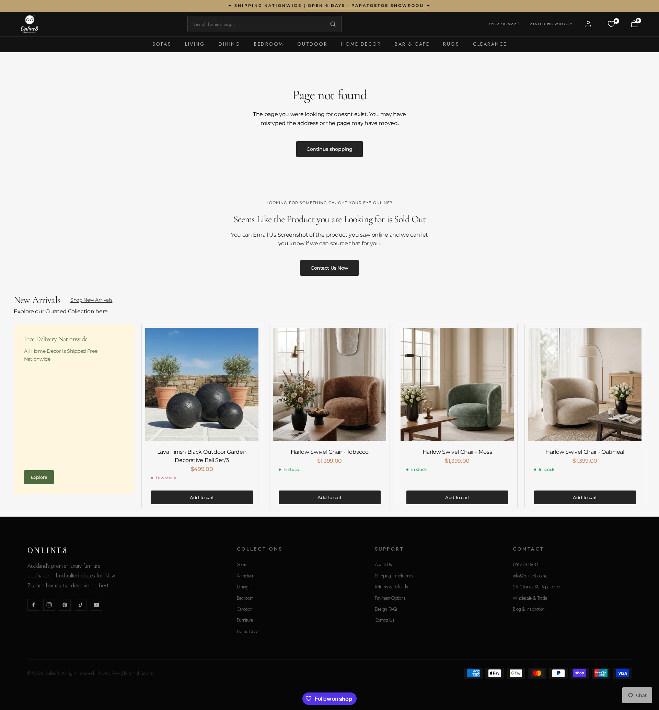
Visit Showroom (551, 23)
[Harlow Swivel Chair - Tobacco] (329, 384)
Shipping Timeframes (394, 575)
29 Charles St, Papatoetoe (536, 586)
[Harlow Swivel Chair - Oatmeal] (584, 384)
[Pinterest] (65, 605)
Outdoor (312, 44)
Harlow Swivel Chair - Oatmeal (584, 452)
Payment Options (390, 598)
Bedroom (269, 44)
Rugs (451, 44)
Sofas (162, 44)
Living (195, 44)
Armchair (245, 575)
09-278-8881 (504, 23)
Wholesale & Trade (530, 598)
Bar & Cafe (412, 44)
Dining (229, 44)
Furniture (245, 620)
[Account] (588, 24)
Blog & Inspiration (529, 609)
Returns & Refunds (391, 586)
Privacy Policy (110, 673)
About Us (383, 564)
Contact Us (384, 620)
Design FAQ (386, 609)
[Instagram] (49, 605)
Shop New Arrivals (91, 300)
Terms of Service (138, 673)
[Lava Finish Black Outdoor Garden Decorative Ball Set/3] (201, 384)
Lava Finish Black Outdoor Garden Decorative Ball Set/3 (202, 456)
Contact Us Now (329, 268)
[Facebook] (33, 605)
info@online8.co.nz (530, 575)
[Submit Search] (331, 24)
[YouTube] (96, 605)
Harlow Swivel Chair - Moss (457, 452)
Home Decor (361, 44)
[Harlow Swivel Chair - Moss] (457, 384)
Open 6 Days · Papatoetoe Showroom (366, 5)
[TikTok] (80, 605)
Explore (39, 477)
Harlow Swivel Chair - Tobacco (330, 452)
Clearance (490, 44)
